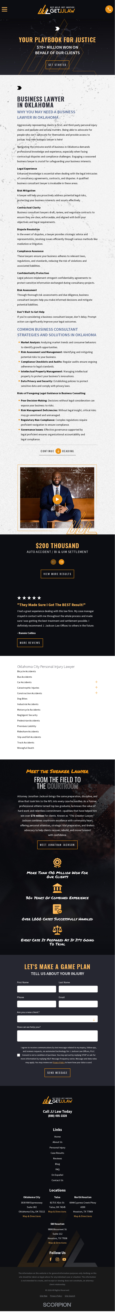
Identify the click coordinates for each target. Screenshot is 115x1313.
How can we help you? (29, 1027)
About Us (57, 1142)
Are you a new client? (28, 1012)
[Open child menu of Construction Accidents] (96, 693)
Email (62, 997)
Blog (57, 1164)
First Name (23, 982)
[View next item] (61, 562)
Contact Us (57, 1180)
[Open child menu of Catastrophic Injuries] (96, 688)
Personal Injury (57, 1147)
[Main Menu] (4, 9)
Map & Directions (32, 1216)
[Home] (56, 9)
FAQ (57, 1169)
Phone (20, 997)
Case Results (57, 1153)
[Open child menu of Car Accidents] (96, 682)
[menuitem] (57, 671)
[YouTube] (64, 1259)
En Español (57, 1174)
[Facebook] (50, 1259)
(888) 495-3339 (57, 1115)
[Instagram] (57, 1259)
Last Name (64, 982)
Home (57, 1136)
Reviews (57, 1158)
